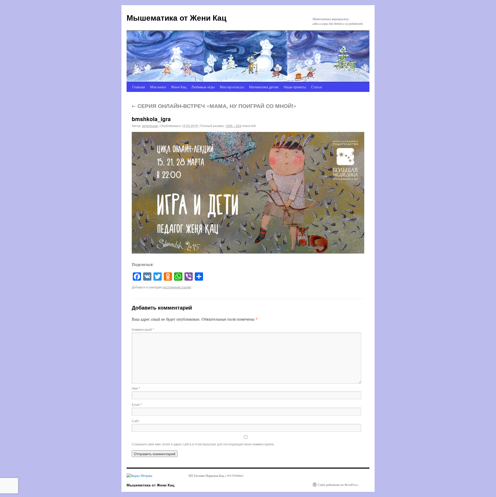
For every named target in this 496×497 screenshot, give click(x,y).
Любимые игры (203, 86)
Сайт (135, 421)
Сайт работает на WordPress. (338, 485)
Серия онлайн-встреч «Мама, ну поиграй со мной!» (214, 105)
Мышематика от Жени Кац (176, 17)
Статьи (316, 86)
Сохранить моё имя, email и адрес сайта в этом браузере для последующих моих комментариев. (203, 444)
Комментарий (143, 329)
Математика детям (263, 86)
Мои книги (158, 86)
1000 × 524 (233, 125)
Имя (136, 388)
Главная (138, 86)
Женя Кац (178, 86)
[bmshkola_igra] (248, 193)
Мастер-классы (232, 86)
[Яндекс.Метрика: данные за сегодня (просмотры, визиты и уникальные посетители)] (139, 475)
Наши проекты (295, 86)
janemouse (150, 125)
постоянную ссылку (176, 287)
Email (137, 404)
